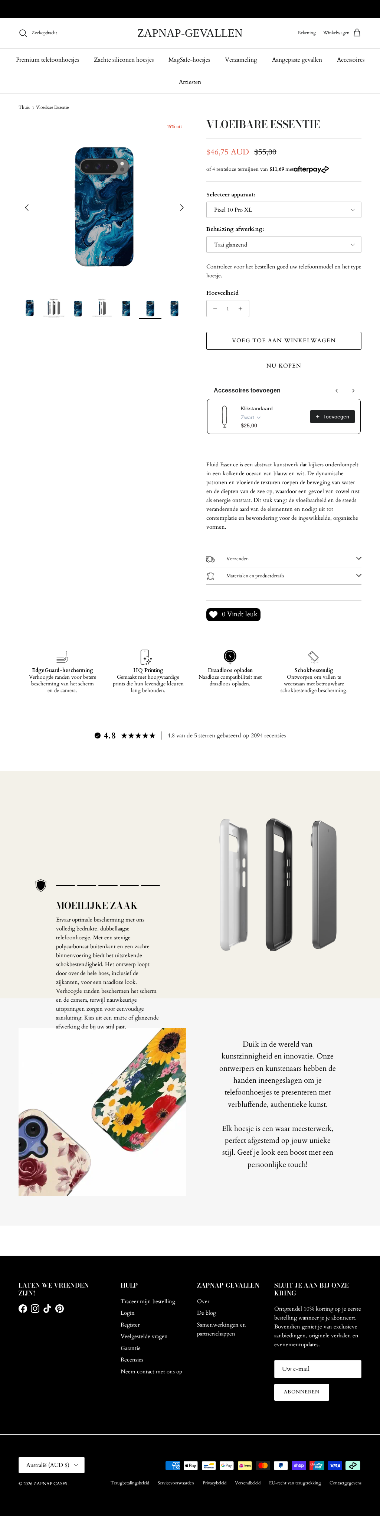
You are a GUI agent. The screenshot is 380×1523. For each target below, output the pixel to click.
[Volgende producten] (353, 390)
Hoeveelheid (222, 293)
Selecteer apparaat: (230, 194)
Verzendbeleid (248, 1483)
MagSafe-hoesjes (189, 60)
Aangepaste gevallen (297, 60)
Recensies (132, 1359)
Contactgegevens (345, 1483)
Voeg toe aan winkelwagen (284, 340)
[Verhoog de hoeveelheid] (242, 308)
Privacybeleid (214, 1483)
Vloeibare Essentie (52, 107)
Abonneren (302, 1392)
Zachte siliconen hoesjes (124, 60)
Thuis (24, 107)
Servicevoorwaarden (176, 1483)
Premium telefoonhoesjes (47, 60)
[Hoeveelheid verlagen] (213, 308)
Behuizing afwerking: (235, 229)
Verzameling (241, 60)
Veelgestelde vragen (144, 1336)
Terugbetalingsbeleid (130, 1483)
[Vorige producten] (337, 390)
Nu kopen (283, 365)
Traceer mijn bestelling (148, 1301)
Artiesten (190, 82)
